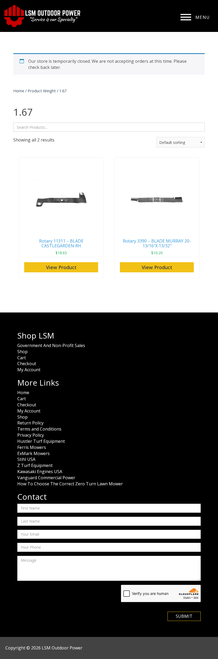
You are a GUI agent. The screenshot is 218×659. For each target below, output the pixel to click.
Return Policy (30, 423)
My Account (28, 370)
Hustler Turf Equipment (41, 441)
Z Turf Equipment (35, 465)
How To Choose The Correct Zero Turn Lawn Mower (70, 484)
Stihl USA (26, 459)
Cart (21, 358)
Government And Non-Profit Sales (51, 345)
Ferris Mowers (31, 447)
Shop (22, 351)
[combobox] (109, 127)
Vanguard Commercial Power (46, 478)
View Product (61, 267)
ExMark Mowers (33, 453)
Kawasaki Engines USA (39, 471)
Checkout (26, 363)
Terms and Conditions (39, 429)
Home (18, 90)
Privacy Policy (30, 435)
